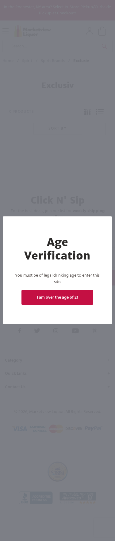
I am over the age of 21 (57, 297)
